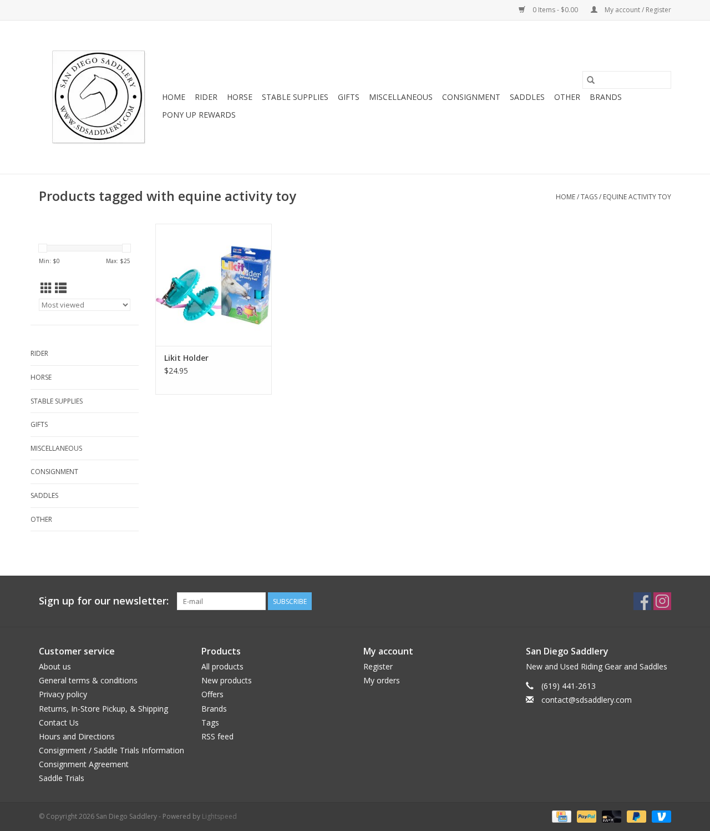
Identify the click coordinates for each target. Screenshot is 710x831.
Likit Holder (186, 357)
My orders (381, 680)
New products (226, 680)
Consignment (471, 97)
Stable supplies (295, 97)
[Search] (590, 80)
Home (173, 97)
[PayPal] (585, 815)
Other (567, 97)
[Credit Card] (560, 815)
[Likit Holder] (213, 285)
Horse (239, 97)
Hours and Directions (77, 736)
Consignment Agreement (84, 764)
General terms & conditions (88, 680)
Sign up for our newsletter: (104, 601)
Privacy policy (63, 694)
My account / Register (637, 9)
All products (222, 666)
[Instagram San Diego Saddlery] (662, 601)
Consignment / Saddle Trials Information (111, 750)
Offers (212, 694)
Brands (606, 97)
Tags (589, 197)
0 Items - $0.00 (555, 9)
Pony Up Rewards (199, 114)
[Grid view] (46, 288)
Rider (206, 97)
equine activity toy (637, 197)
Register (378, 666)
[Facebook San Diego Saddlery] (642, 601)
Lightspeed (219, 816)
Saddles (527, 97)
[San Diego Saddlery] (99, 97)
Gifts (348, 97)
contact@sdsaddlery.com (586, 699)
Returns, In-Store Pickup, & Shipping (103, 708)
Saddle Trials (61, 778)
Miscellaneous (401, 97)
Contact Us (59, 722)
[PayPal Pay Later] (635, 815)
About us (55, 666)
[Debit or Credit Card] (610, 815)
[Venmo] (659, 815)
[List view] (61, 288)
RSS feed (217, 736)
